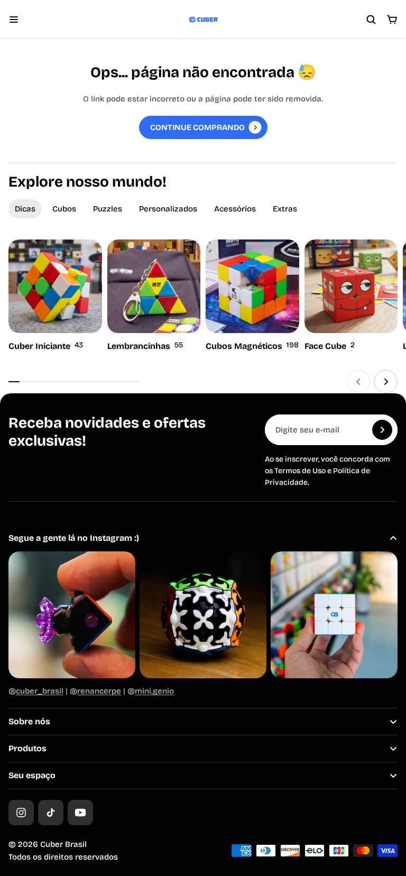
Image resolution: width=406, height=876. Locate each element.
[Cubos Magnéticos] (252, 296)
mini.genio (154, 691)
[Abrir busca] (371, 19)
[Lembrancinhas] (154, 296)
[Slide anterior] (358, 381)
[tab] (25, 208)
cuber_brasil (39, 691)
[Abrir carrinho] (392, 19)
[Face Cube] (351, 296)
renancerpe (99, 691)
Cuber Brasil (63, 844)
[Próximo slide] (386, 381)
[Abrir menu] (13, 19)
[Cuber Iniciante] (55, 296)
